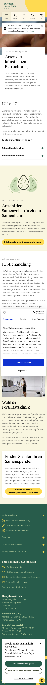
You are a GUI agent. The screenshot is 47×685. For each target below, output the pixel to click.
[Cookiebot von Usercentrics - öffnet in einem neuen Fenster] (33, 312)
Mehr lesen (29, 31)
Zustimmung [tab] (8, 319)
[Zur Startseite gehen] (10, 6)
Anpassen (22, 371)
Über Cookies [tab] (38, 319)
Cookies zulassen (23, 362)
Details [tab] (23, 319)
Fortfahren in (23, 678)
